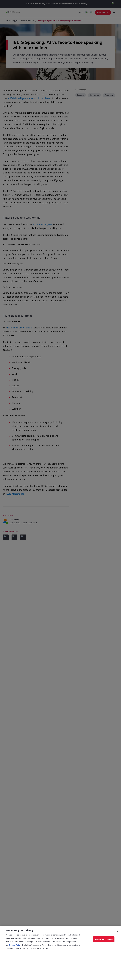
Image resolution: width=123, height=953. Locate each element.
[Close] (117, 931)
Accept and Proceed (104, 939)
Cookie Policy (15, 945)
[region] (60, 939)
